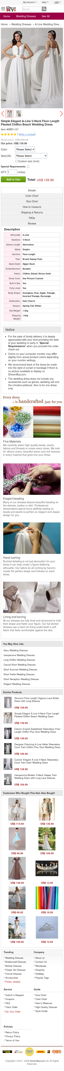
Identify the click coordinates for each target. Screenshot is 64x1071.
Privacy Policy (12, 1036)
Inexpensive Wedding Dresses (19, 655)
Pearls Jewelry (12, 981)
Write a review (27, 134)
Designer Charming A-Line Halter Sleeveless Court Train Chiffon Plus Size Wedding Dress (37, 746)
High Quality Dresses (46, 1007)
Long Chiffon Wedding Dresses (19, 659)
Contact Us (41, 961)
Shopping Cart (60, 8)
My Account (28, 2)
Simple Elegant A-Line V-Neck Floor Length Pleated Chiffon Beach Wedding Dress (36, 715)
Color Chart (41, 999)
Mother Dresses (13, 966)
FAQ (7, 1003)
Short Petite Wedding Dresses (19, 674)
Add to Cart (13, 179)
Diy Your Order (12, 1011)
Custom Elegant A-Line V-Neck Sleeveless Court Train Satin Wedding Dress (36, 761)
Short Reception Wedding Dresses (21, 679)
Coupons (9, 999)
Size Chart (40, 995)
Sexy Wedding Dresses (16, 650)
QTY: (4, 172)
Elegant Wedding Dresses (17, 684)
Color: (4, 149)
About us (40, 957)
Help (44, 2)
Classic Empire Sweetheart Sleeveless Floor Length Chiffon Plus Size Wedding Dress (37, 730)
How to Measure (43, 1003)
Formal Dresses (13, 973)
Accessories (11, 977)
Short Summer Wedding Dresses (20, 669)
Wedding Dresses (26, 16)
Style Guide (41, 1011)
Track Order (11, 1007)
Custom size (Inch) (28, 161)
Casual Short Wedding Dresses (20, 664)
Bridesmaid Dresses (15, 961)
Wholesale (40, 966)
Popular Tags (42, 977)
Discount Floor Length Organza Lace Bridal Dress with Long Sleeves (36, 699)
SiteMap (39, 973)
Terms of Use (12, 1040)
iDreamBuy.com (37, 1060)
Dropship (39, 969)
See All (46, 16)
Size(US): (6, 156)
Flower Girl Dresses (15, 969)
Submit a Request (14, 995)
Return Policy (12, 1032)
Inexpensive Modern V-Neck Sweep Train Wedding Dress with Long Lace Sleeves (35, 776)
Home (6, 16)
